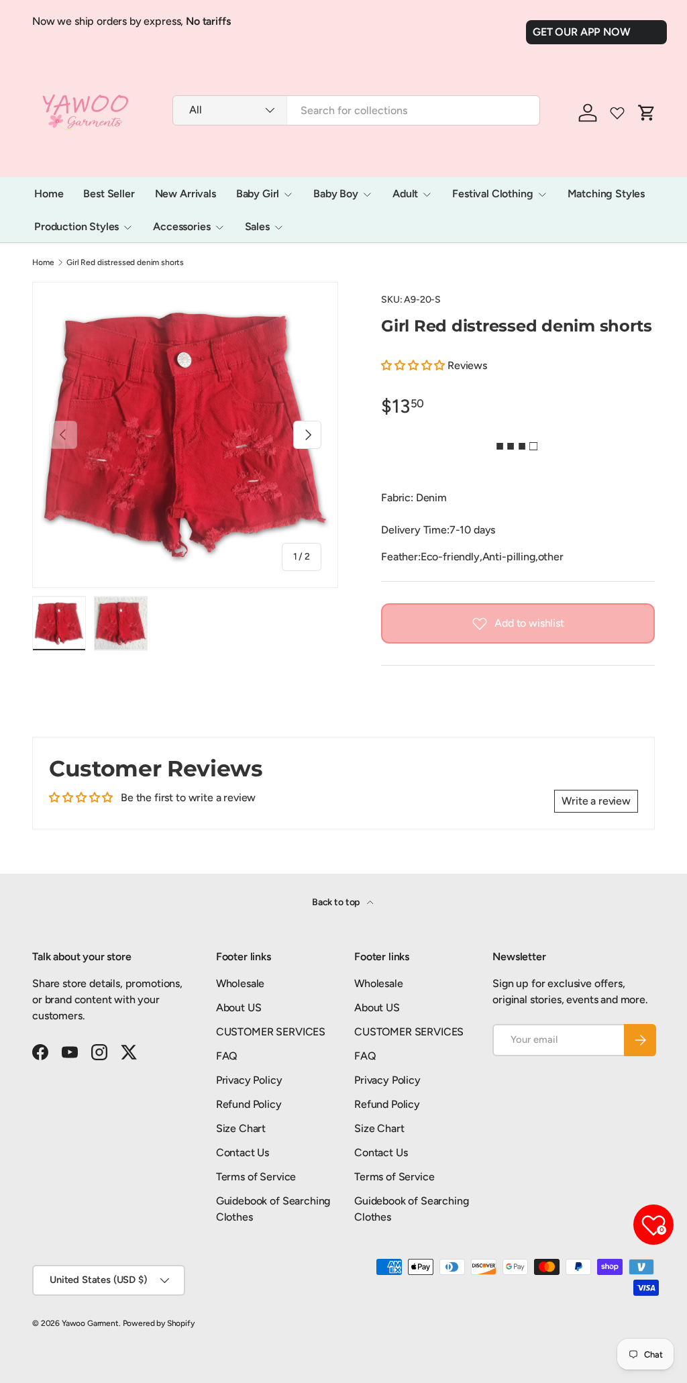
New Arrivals (185, 193)
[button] (413, 365)
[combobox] (356, 110)
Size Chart (241, 1128)
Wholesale (240, 983)
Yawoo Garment (90, 1323)
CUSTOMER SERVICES (270, 1031)
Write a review (596, 801)
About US (239, 1007)
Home (48, 193)
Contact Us (242, 1152)
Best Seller (108, 193)
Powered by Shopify (159, 1323)
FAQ (227, 1055)
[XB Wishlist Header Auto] (617, 112)
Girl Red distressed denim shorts (125, 262)
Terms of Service (256, 1176)
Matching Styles (606, 193)
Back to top (337, 902)
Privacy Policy (249, 1080)
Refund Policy (249, 1104)
